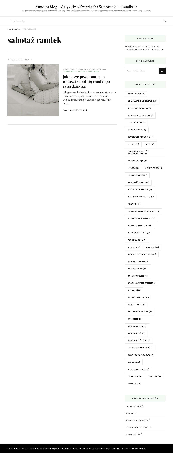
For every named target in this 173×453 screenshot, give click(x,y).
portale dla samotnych (143, 211)
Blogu (67, 448)
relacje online (138, 297)
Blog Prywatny (17, 21)
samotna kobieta (140, 312)
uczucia (134, 362)
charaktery (136, 123)
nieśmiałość (154, 168)
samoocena (136, 305)
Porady (81, 72)
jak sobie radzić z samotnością (138, 152)
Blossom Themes (111, 448)
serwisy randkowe (141, 355)
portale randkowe (141, 218)
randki (152, 247)
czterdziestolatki (140, 137)
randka (134, 247)
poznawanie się (139, 233)
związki (134, 384)
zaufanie (135, 376)
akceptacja (136, 94)
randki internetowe (142, 254)
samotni (135, 319)
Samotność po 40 (139, 340)
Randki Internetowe (136, 427)
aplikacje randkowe (142, 101)
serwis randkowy (140, 348)
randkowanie (138, 276)
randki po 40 (137, 269)
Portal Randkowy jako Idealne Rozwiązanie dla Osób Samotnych (144, 47)
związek (154, 376)
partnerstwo (137, 175)
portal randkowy (140, 226)
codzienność (137, 130)
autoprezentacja (140, 108)
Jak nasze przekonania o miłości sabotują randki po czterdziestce (86, 81)
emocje (133, 144)
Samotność (93, 72)
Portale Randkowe (135, 420)
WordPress (140, 448)
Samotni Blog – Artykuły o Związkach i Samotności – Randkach (86, 6)
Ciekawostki (69, 72)
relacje (134, 290)
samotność (136, 333)
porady (134, 204)
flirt (149, 144)
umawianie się (138, 369)
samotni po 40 (137, 326)
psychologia (137, 240)
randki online (138, 261)
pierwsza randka (140, 190)
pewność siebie (138, 182)
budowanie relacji (140, 115)
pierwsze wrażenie (141, 197)
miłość (133, 168)
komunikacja (137, 161)
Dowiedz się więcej (74, 110)
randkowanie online (142, 283)
